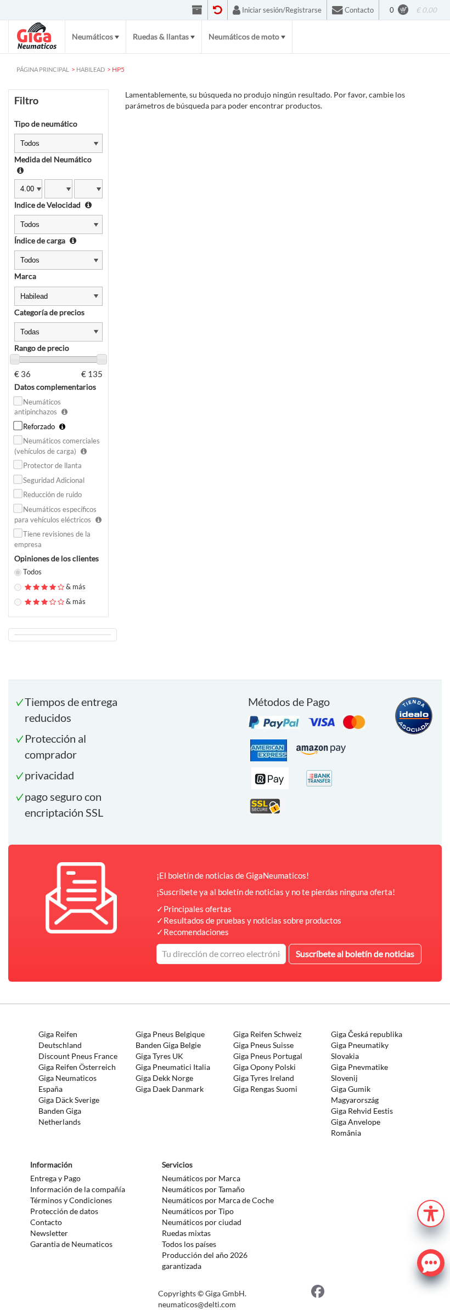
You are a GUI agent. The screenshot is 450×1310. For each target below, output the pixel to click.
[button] (431, 1212)
